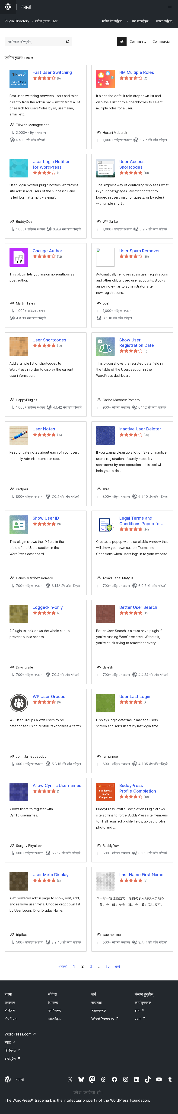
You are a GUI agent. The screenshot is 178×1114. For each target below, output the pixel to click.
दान (139, 1010)
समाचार (10, 1002)
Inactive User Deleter (140, 428)
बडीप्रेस (12, 1058)
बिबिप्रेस (13, 1050)
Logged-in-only (48, 607)
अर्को (117, 966)
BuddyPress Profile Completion (137, 788)
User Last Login (134, 696)
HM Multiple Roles (136, 72)
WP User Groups (49, 696)
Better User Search (138, 607)
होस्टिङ (10, 1010)
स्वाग (140, 1018)
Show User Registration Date (136, 342)
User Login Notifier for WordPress (51, 164)
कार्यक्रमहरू (143, 1002)
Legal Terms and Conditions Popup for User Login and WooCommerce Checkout (140, 521)
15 (108, 966)
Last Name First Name (141, 874)
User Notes (44, 428)
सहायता (96, 1002)
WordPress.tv (105, 1018)
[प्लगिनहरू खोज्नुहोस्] (67, 41)
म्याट (10, 1042)
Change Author (47, 250)
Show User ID (46, 518)
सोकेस (52, 994)
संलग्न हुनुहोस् (144, 994)
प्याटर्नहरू (54, 1018)
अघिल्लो (62, 966)
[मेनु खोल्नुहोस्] (170, 7)
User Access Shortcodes (132, 164)
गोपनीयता (11, 1018)
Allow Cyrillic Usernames (57, 785)
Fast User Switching (52, 72)
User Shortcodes (49, 339)
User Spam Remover (139, 250)
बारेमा (8, 994)
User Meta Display (51, 874)
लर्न (93, 994)
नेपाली (20, 1079)
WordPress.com (20, 1034)
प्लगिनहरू (54, 1010)
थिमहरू (53, 1002)
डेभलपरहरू (98, 1010)
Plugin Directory (17, 21)
